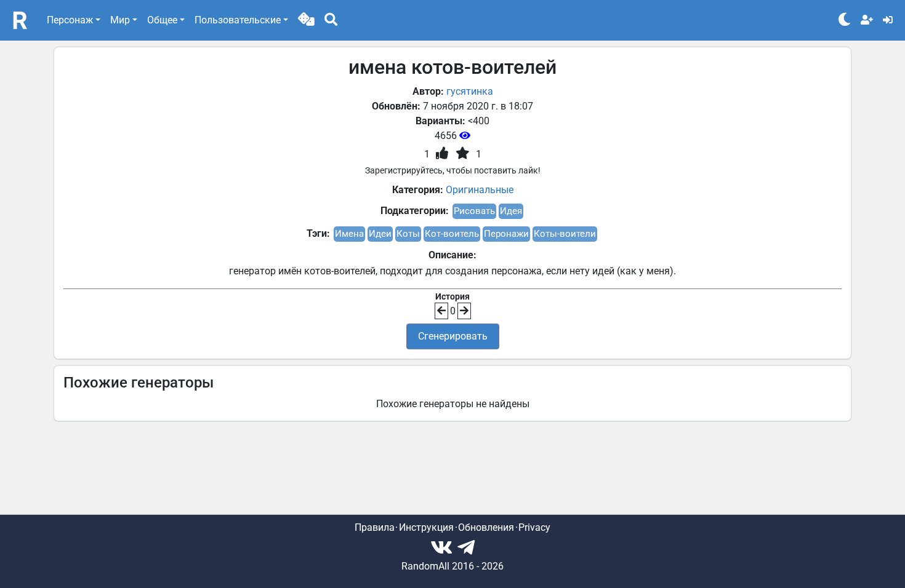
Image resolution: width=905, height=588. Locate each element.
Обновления (486, 527)
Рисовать (474, 211)
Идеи (380, 233)
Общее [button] (162, 20)
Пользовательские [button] (238, 20)
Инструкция (426, 527)
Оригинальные (479, 190)
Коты (408, 233)
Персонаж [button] (70, 20)
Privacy (534, 527)
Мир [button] (120, 20)
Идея (511, 211)
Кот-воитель (452, 233)
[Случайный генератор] (306, 20)
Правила (375, 527)
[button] (306, 20)
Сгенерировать (453, 336)
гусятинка (469, 91)
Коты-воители (565, 233)
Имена (349, 233)
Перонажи (506, 233)
